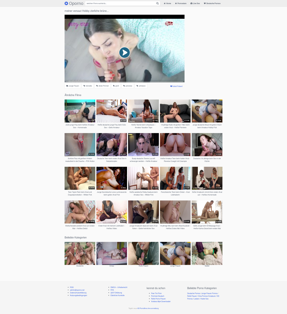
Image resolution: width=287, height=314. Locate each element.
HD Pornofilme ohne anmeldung (148, 308)
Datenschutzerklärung (78, 292)
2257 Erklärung (116, 292)
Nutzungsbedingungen (78, 295)
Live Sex (196, 3)
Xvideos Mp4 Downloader (161, 301)
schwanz (142, 85)
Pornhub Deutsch (157, 296)
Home (168, 3)
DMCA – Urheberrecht (119, 287)
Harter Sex (205, 298)
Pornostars (181, 3)
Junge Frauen (73, 85)
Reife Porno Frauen (158, 298)
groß (117, 85)
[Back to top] (281, 307)
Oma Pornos (202, 296)
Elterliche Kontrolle (118, 295)
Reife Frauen (192, 296)
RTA (112, 290)
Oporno (75, 3)
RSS (72, 287)
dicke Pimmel (103, 85)
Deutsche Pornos (213, 3)
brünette (88, 85)
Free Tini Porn (156, 293)
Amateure (211, 296)
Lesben (196, 298)
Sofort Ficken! (177, 86)
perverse (128, 85)
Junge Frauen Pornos (209, 293)
